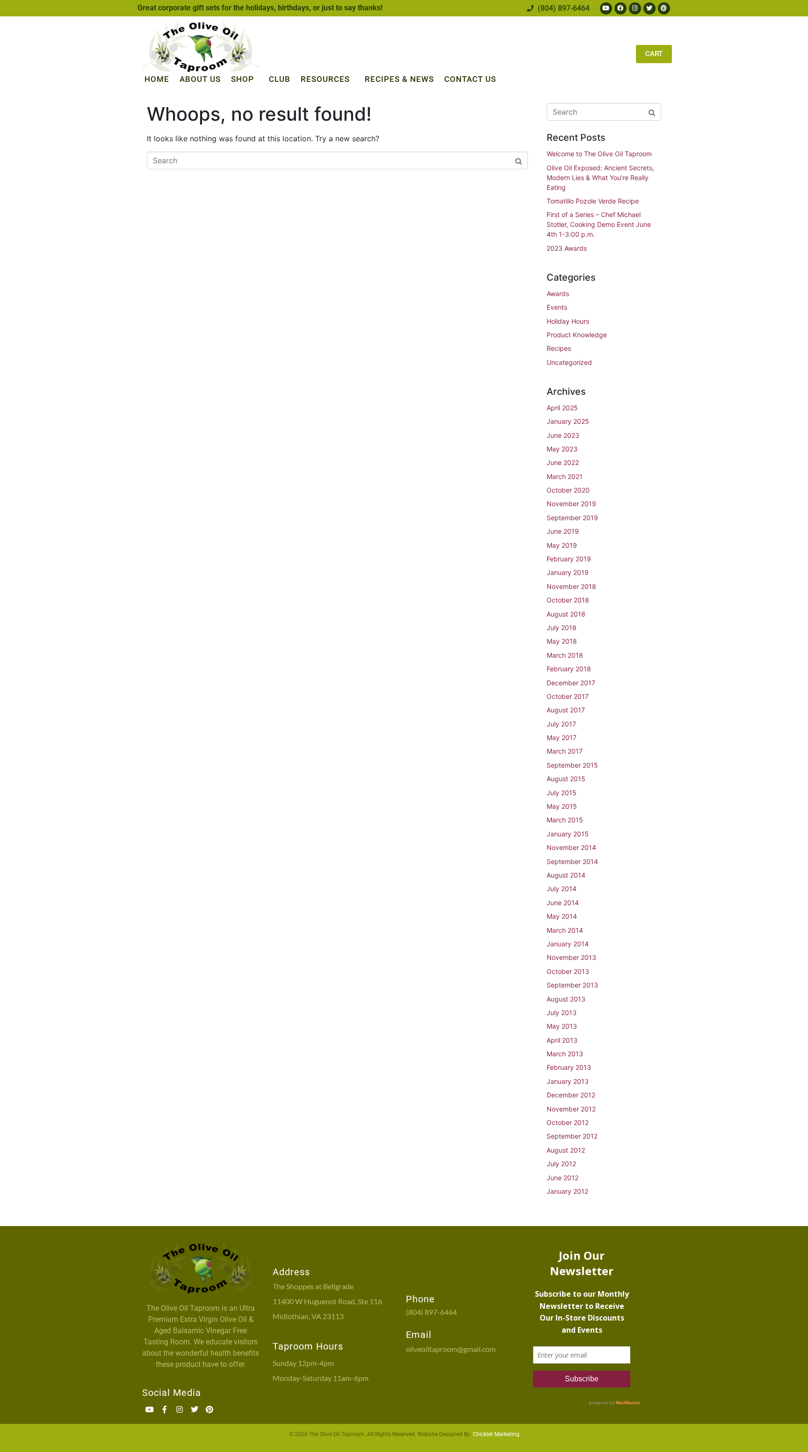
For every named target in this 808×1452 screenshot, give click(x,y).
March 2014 (565, 930)
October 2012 (568, 1122)
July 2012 (561, 1164)
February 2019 (569, 559)
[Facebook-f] (164, 1409)
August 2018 (566, 614)
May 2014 (562, 916)
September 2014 (572, 861)
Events (557, 307)
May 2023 (562, 449)
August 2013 (566, 999)
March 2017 (565, 751)
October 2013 (568, 971)
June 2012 (562, 1178)
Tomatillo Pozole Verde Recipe (593, 201)
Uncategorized (569, 362)
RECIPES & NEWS (399, 79)
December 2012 (571, 1095)
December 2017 (571, 683)
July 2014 (562, 889)
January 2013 (568, 1081)
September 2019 (572, 518)
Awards (558, 294)
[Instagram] (635, 8)
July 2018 (562, 628)
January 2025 (568, 421)
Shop (242, 79)
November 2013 (571, 957)
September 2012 (572, 1136)
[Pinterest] (664, 8)
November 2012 (571, 1109)
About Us (200, 79)
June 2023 (563, 435)
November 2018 (571, 586)
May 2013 (562, 1026)
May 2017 (562, 737)
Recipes (559, 348)
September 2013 (572, 985)
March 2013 (565, 1054)
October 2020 (568, 490)
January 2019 (568, 572)
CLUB (279, 79)
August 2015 (566, 779)
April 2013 (562, 1040)
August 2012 (566, 1150)
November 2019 (571, 504)
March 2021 (565, 476)
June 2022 (563, 462)
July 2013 (562, 1012)
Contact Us (470, 79)
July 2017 (561, 724)
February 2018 (569, 669)
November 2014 (571, 847)
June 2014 (563, 903)
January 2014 (568, 944)
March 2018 (565, 655)
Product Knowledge (577, 335)
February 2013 (569, 1067)
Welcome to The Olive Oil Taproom (599, 154)
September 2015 (572, 765)
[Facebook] (620, 8)
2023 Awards (567, 248)
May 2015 (562, 806)
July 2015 (562, 793)
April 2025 (562, 408)
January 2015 (568, 834)
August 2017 (566, 710)
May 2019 (562, 545)
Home (156, 79)
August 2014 (566, 875)
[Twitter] (649, 8)
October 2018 (568, 600)
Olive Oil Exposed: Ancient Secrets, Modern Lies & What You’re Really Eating (600, 177)
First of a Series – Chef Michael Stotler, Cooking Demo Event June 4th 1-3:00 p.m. (599, 224)
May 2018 (562, 641)
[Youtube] (606, 8)
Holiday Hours (568, 321)
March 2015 (565, 820)
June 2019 (563, 531)
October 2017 (568, 696)
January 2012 (567, 1191)
